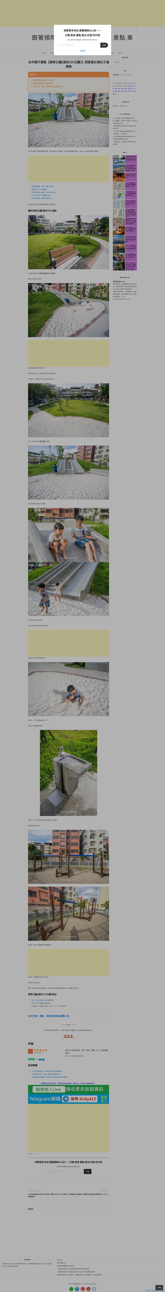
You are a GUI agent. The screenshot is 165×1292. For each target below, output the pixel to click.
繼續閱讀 (82, 51)
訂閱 (104, 45)
